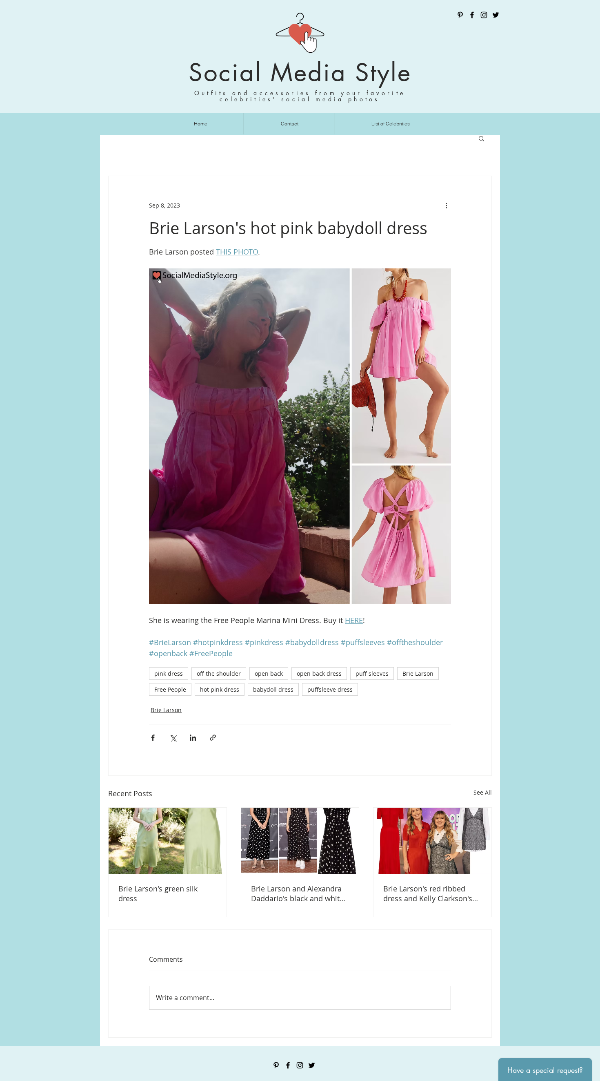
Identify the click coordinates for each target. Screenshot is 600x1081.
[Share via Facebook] (153, 738)
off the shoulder (219, 673)
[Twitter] (495, 15)
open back (269, 673)
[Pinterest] (460, 15)
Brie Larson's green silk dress (158, 893)
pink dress (168, 673)
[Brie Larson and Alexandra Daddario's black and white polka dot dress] (300, 841)
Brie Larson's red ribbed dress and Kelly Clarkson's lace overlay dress (427, 893)
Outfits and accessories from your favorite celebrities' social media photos (300, 96)
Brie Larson (417, 673)
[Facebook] (472, 15)
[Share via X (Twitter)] (173, 738)
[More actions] (446, 205)
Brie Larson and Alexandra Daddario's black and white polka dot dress (297, 893)
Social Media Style (300, 72)
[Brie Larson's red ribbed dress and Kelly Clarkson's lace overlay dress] (432, 841)
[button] (481, 138)
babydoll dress (273, 689)
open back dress (319, 673)
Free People (170, 689)
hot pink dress (219, 689)
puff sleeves (372, 673)
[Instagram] (484, 15)
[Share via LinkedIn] (193, 738)
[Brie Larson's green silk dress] (168, 841)
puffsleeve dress (330, 689)
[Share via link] (213, 738)
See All (482, 792)
